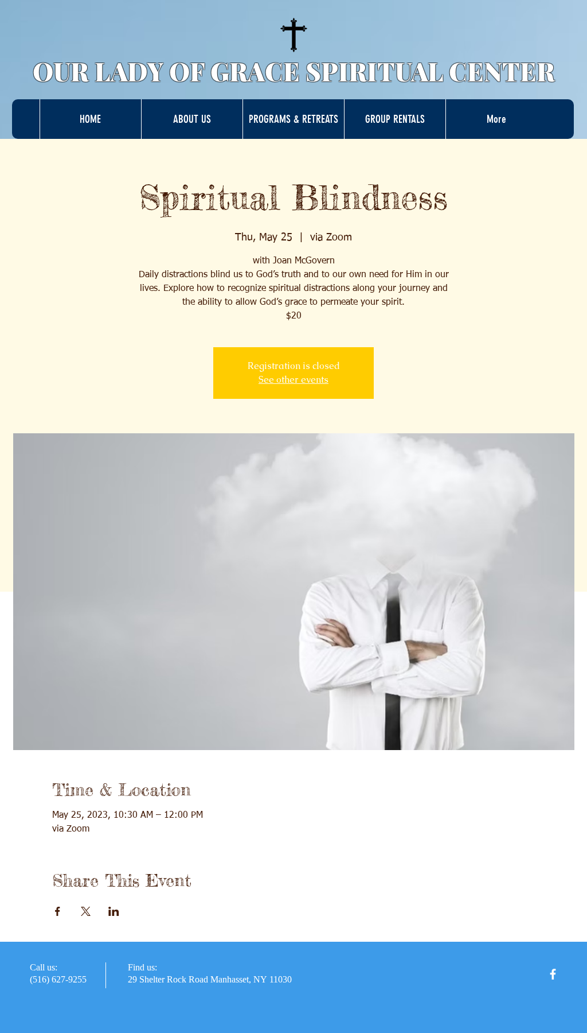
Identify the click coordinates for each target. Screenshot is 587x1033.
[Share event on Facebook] (57, 911)
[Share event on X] (85, 911)
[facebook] (553, 974)
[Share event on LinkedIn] (113, 911)
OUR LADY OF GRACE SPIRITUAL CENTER (294, 71)
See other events (293, 380)
